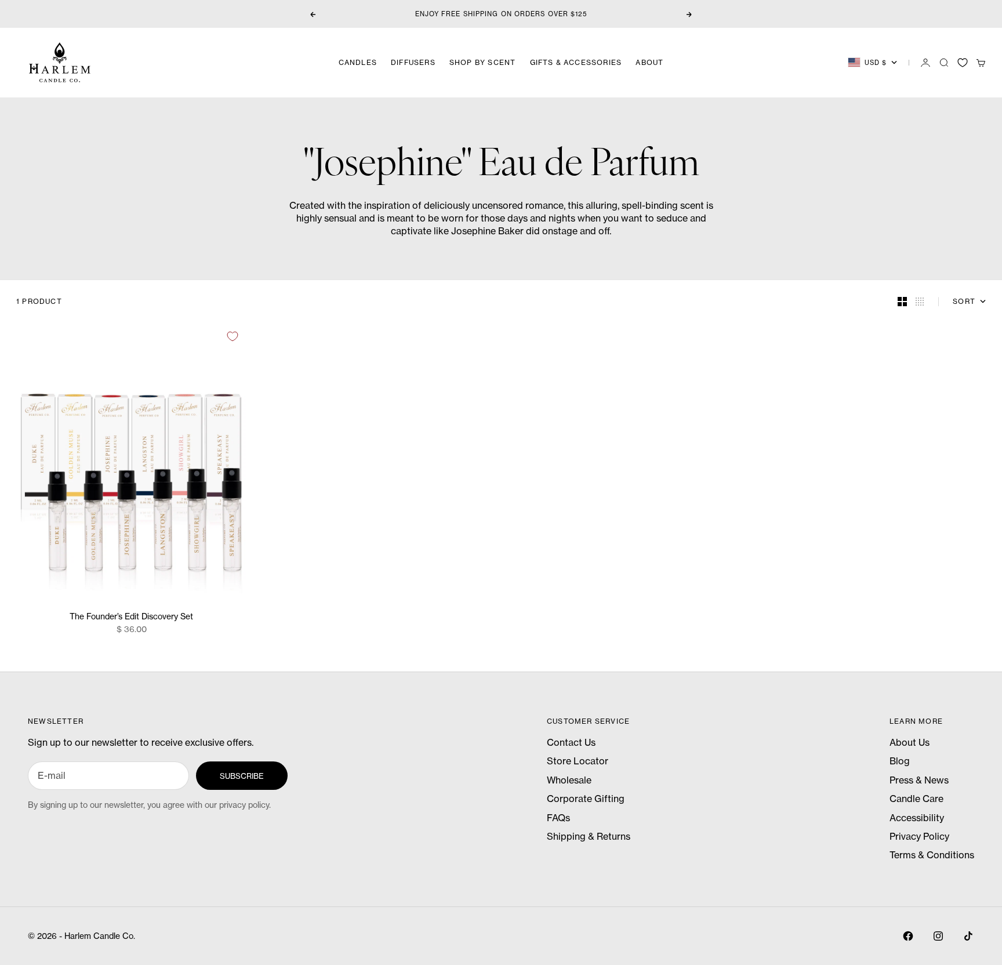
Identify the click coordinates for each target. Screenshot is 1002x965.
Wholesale (569, 780)
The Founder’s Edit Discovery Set (131, 617)
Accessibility (917, 817)
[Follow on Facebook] (908, 936)
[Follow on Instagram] (938, 936)
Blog (900, 761)
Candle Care (916, 798)
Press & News (919, 780)
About (649, 62)
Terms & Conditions (932, 855)
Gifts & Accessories (576, 62)
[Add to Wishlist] (232, 336)
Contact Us (571, 742)
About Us (910, 742)
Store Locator (577, 761)
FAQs (558, 817)
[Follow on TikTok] (968, 936)
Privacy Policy (919, 836)
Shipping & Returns (588, 836)
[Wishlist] (962, 62)
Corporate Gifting (586, 798)
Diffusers (413, 62)
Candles (358, 62)
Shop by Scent (482, 62)
